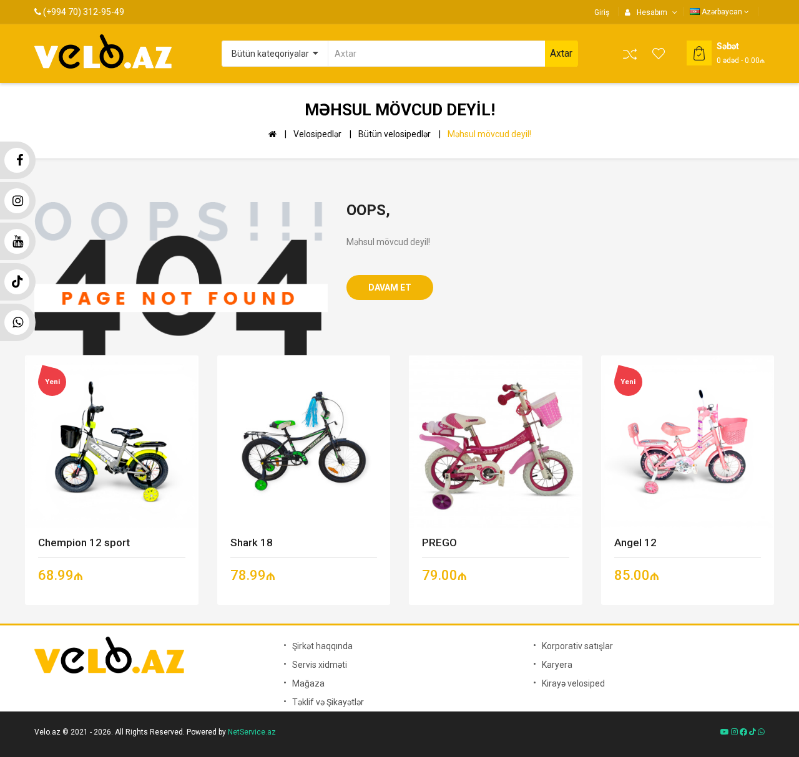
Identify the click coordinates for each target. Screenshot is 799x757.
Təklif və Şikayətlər (328, 702)
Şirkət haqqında (322, 646)
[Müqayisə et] (630, 54)
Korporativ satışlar (577, 646)
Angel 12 (635, 542)
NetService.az (252, 732)
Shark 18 (251, 542)
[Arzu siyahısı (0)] (659, 54)
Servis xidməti (319, 665)
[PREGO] (495, 440)
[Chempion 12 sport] (111, 440)
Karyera (557, 665)
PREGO (439, 542)
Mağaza (308, 683)
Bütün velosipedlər (394, 134)
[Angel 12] (687, 440)
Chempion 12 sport (84, 542)
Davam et (389, 287)
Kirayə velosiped (573, 683)
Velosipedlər (317, 134)
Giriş (601, 12)
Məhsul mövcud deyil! (489, 134)
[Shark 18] (304, 440)
